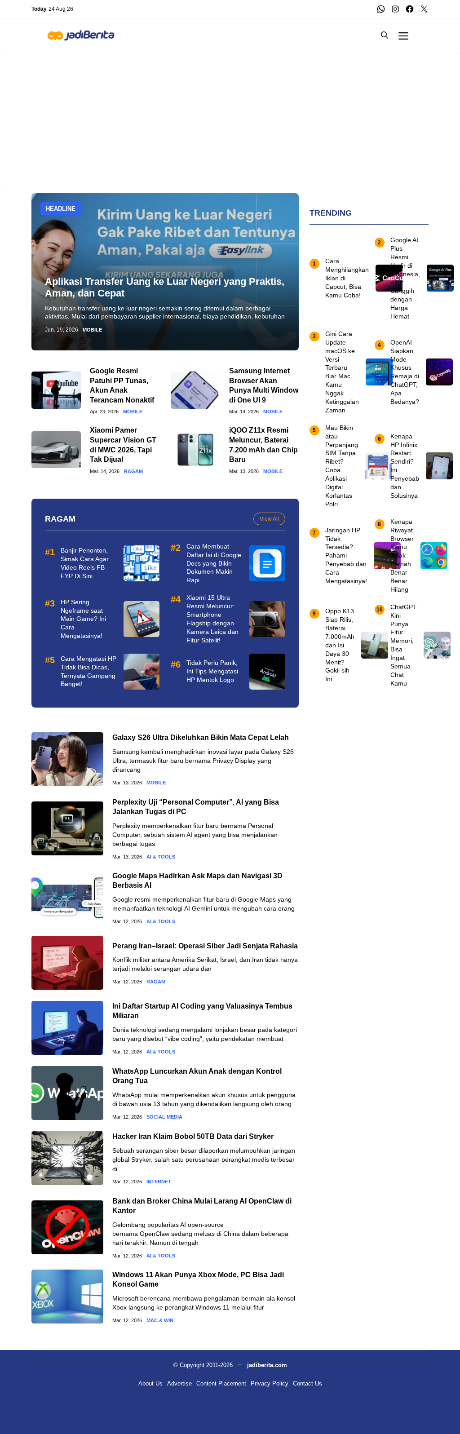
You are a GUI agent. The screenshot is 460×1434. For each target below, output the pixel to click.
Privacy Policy (269, 1383)
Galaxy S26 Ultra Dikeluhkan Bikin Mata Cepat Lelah (200, 737)
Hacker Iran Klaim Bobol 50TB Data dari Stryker (193, 1136)
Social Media (164, 1117)
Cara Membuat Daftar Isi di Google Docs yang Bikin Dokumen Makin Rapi (213, 563)
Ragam (133, 471)
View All (269, 519)
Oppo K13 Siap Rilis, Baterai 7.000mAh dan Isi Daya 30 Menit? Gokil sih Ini (339, 644)
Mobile (92, 330)
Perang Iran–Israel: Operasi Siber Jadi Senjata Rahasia (205, 946)
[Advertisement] (230, 115)
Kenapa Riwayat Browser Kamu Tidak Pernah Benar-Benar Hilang (402, 555)
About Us (150, 1383)
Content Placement (221, 1383)
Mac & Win (159, 1320)
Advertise (179, 1383)
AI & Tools (160, 856)
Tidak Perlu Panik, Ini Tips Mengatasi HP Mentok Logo (212, 671)
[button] (384, 35)
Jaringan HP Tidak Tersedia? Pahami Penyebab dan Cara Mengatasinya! (346, 555)
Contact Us (307, 1383)
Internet (158, 1181)
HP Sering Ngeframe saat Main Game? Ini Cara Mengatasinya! (83, 619)
